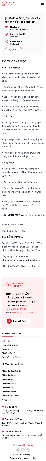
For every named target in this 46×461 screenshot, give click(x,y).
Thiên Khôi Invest (9, 375)
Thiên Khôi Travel (9, 387)
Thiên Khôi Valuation (10, 396)
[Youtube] (23, 450)
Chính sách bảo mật (22, 454)
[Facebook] (18, 450)
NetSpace (6, 400)
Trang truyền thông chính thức (23, 458)
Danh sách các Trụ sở (11, 357)
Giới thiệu (6, 341)
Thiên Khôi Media (9, 392)
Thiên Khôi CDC (8, 379)
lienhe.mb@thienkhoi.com (22, 312)
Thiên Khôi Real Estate (11, 371)
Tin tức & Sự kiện (9, 353)
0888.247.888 (19, 309)
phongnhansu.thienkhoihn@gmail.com (21, 260)
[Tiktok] (28, 450)
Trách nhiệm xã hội (10, 345)
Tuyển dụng (7, 349)
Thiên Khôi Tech (9, 383)
